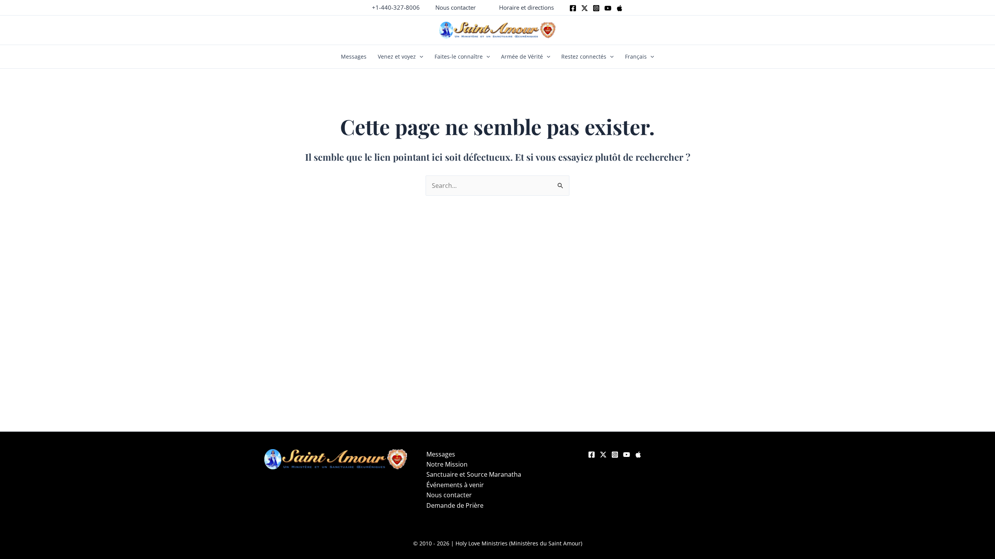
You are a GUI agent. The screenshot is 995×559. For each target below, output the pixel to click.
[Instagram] (596, 8)
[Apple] (619, 8)
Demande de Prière (455, 505)
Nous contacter (449, 495)
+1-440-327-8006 (396, 7)
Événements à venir (455, 485)
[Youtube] (607, 8)
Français (636, 56)
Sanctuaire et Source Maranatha (473, 474)
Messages (354, 56)
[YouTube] (626, 454)
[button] (456, 7)
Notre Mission (447, 464)
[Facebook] (572, 8)
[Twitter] (584, 8)
